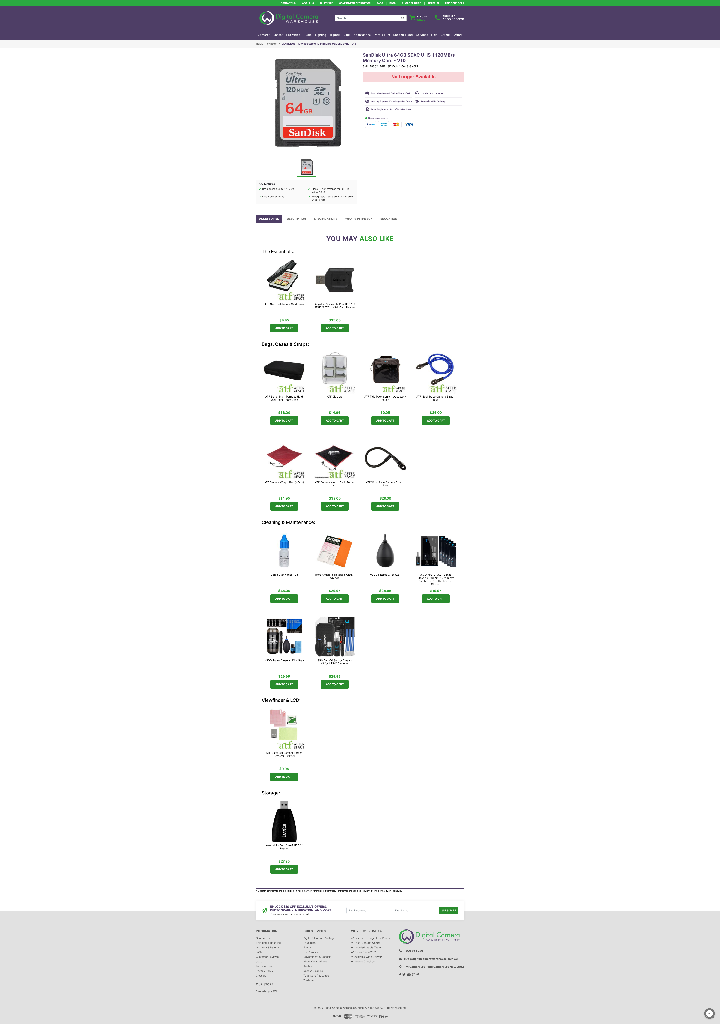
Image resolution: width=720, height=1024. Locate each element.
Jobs (259, 961)
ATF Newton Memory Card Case (284, 304)
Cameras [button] (264, 35)
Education (388, 219)
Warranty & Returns (268, 947)
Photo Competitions (315, 961)
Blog (392, 3)
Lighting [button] (320, 35)
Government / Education (355, 3)
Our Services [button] (314, 931)
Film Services (311, 952)
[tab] (269, 219)
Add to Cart (284, 328)
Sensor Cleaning (313, 970)
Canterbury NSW (266, 991)
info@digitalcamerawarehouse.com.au (431, 959)
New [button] (434, 35)
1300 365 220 (453, 19)
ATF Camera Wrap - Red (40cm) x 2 (335, 484)
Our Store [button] (265, 984)
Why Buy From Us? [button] (366, 931)
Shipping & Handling (268, 942)
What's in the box (359, 219)
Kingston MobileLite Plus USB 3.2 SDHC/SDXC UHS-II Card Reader (334, 306)
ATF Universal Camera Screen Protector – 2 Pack (284, 754)
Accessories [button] (362, 35)
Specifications (325, 219)
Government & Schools (317, 956)
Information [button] (267, 931)
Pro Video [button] (293, 35)
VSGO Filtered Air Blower (385, 574)
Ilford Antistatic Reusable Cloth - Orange (335, 576)
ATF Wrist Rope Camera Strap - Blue (385, 484)
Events (307, 947)
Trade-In (433, 3)
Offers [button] (458, 35)
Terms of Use (264, 966)
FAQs (380, 3)
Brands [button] (445, 35)
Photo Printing (411, 3)
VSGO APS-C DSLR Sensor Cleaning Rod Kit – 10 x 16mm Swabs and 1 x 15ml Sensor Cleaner (435, 579)
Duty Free (326, 3)
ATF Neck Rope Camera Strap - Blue (435, 398)
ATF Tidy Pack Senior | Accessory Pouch (385, 398)
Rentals (307, 966)
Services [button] (422, 35)
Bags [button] (347, 35)
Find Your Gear (454, 3)
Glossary (261, 975)
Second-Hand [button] (403, 35)
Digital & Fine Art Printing (318, 938)
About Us (308, 3)
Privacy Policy (264, 970)
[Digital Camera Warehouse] (289, 17)
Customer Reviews (267, 956)
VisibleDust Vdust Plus (284, 574)
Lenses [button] (278, 35)
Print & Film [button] (382, 35)
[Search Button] (402, 18)
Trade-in (308, 980)
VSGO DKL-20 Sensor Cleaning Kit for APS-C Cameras (335, 662)
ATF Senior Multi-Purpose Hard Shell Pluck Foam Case (284, 398)
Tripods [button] (335, 35)
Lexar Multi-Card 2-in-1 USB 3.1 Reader (284, 847)
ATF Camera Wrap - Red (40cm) (284, 482)
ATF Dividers (334, 396)
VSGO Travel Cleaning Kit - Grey (284, 660)
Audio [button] (308, 35)
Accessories (269, 219)
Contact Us (288, 3)
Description (296, 219)
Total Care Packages (316, 975)
